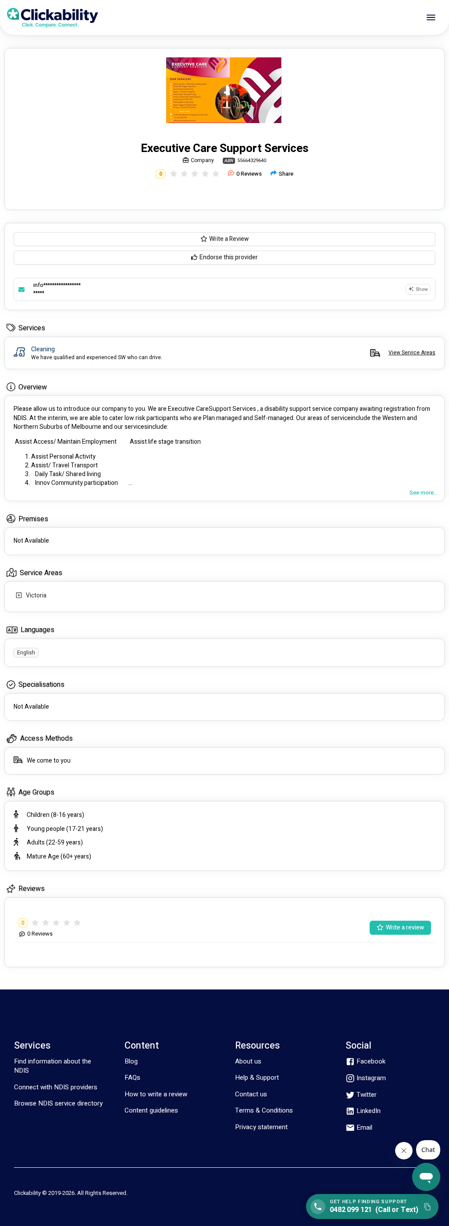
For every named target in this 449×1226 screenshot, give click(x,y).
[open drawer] (431, 17)
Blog (131, 1061)
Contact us (251, 1094)
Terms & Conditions (264, 1110)
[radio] (173, 174)
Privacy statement (261, 1127)
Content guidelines (151, 1110)
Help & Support (257, 1077)
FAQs (132, 1077)
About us (248, 1061)
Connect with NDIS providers (55, 1087)
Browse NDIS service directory (58, 1103)
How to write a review (156, 1094)
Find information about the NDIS (52, 1065)
